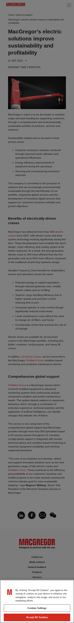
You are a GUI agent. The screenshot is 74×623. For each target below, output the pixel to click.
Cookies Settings (37, 608)
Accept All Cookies (37, 617)
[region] (37, 601)
